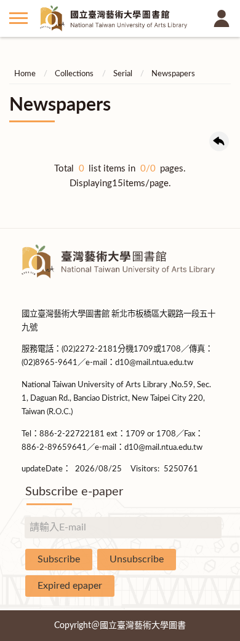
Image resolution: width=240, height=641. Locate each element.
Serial (122, 74)
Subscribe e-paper (74, 492)
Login (221, 18)
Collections (74, 74)
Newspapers (173, 74)
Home (25, 74)
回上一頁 (219, 141)
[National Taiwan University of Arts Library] (120, 18)
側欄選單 (18, 18)
